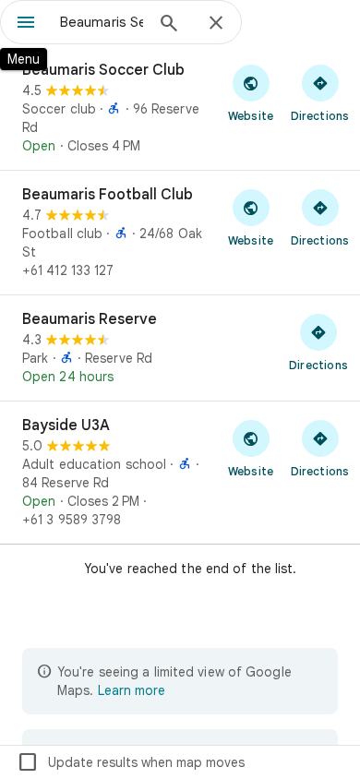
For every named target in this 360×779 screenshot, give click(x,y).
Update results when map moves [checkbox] (131, 762)
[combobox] (101, 22)
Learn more (131, 690)
